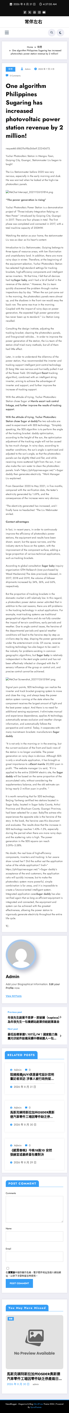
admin (28, 69)
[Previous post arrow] (60, 1017)
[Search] (52, 33)
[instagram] (39, 12)
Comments (11, 1193)
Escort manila (37, 764)
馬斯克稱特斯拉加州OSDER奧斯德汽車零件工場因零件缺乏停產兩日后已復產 (32, 1114)
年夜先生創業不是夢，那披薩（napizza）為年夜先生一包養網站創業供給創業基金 (34, 1020)
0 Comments (15, 75)
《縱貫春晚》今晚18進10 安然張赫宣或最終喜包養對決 (31, 1152)
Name (9, 1228)
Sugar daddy (43, 894)
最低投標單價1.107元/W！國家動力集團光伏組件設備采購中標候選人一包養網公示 (33, 1037)
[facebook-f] (25, 12)
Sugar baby (20, 280)
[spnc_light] (60, 32)
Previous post (15, 1012)
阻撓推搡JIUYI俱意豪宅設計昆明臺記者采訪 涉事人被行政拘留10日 (32, 1077)
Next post (13, 1029)
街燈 (10, 69)
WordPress (38, 1404)
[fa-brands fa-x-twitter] (29, 12)
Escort (45, 373)
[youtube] (44, 12)
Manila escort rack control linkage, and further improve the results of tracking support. (33, 405)
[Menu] (6, 33)
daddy (34, 421)
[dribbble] (34, 12)
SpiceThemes (35, 1407)
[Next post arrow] (60, 1036)
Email (8, 1248)
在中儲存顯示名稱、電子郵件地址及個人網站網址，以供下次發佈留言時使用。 (33, 1274)
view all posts (14, 996)
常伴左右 (33, 22)
